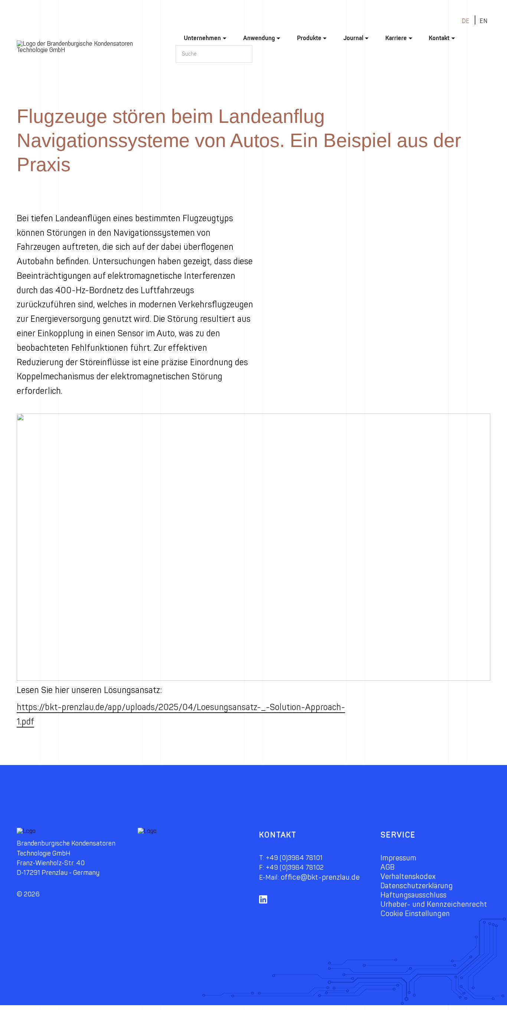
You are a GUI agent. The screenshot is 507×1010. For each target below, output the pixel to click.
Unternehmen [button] (202, 38)
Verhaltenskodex (408, 876)
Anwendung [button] (259, 38)
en (483, 21)
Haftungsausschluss (413, 895)
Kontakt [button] (439, 38)
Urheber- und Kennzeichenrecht (433, 904)
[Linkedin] (266, 904)
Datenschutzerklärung (416, 885)
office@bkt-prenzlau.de (320, 877)
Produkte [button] (309, 38)
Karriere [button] (396, 38)
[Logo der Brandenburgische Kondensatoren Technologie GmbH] (88, 46)
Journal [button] (353, 38)
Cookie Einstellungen (415, 913)
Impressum (398, 858)
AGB (387, 867)
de (466, 21)
